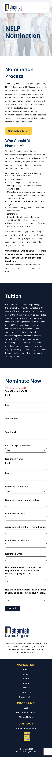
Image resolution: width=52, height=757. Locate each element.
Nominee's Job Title (15, 513)
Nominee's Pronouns (16, 486)
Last (7, 405)
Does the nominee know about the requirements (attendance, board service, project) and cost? (23, 572)
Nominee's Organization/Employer (22, 499)
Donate (26, 683)
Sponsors (26, 688)
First (7, 395)
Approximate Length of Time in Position (25, 526)
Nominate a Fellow (18, 130)
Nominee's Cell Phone (17, 540)
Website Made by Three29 (26, 752)
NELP (26, 708)
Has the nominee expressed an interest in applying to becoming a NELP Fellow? (25, 592)
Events (26, 679)
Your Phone (11, 418)
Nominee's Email (14, 553)
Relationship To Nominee (19, 445)
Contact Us (26, 692)
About (26, 674)
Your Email (11, 432)
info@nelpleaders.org (26, 728)
